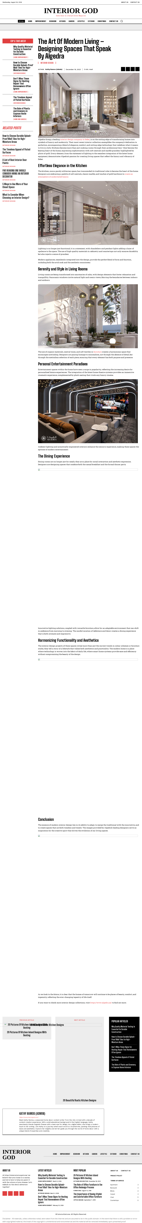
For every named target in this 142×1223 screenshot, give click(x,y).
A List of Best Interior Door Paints (14, 161)
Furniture (77, 1190)
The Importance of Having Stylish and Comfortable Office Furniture (87, 1195)
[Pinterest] (133, 69)
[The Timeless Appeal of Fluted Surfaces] (7, 100)
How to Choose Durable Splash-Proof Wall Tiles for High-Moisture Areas (23, 66)
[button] (121, 21)
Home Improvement (20, 57)
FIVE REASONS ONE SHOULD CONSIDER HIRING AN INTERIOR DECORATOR (15, 173)
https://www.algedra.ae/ (101, 1002)
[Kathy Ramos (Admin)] (12, 1122)
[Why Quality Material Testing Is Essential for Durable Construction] (7, 49)
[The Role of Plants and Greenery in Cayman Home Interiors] (7, 111)
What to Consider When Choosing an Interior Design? (15, 196)
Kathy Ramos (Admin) (53, 69)
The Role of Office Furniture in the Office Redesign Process (87, 1186)
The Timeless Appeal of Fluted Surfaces (22, 98)
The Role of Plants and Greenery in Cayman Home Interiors (21, 112)
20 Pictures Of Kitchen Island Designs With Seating (85, 1176)
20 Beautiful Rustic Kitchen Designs (79, 1100)
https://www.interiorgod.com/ (28, 1117)
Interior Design (19, 73)
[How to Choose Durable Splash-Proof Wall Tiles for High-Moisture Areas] (7, 65)
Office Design (78, 1200)
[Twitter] (128, 69)
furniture (98, 352)
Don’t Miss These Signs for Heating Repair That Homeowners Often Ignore (22, 83)
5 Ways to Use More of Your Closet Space (15, 186)
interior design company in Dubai (75, 139)
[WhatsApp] (137, 69)
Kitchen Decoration (80, 1181)
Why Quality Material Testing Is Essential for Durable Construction (23, 50)
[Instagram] (16, 1193)
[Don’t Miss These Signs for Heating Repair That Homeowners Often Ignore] (7, 81)
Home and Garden (20, 119)
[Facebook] (123, 69)
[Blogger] (4, 1193)
